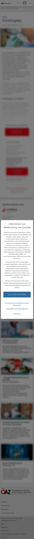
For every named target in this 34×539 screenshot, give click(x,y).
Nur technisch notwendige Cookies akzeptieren (17, 304)
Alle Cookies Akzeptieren (17, 294)
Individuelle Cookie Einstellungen (17, 308)
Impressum (17, 314)
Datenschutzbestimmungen (18, 283)
